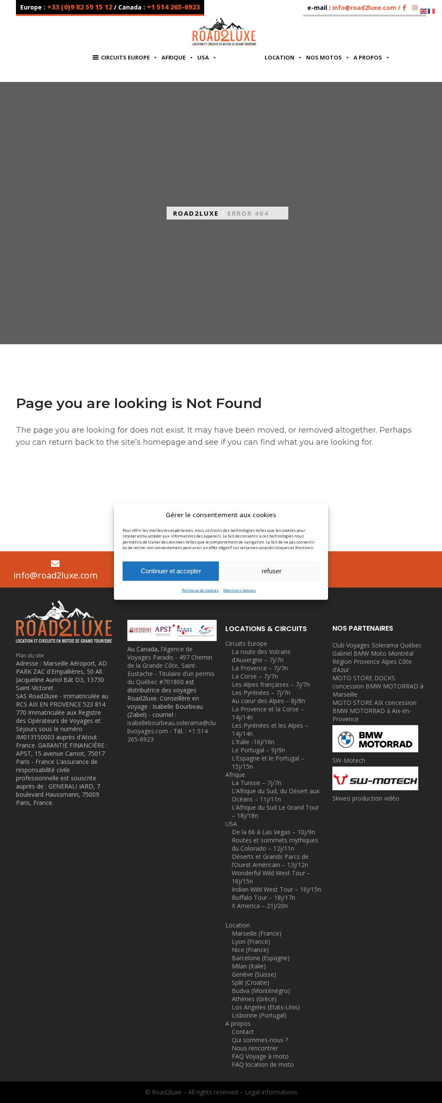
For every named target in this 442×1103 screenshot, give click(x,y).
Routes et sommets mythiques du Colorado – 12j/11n (275, 844)
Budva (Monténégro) (261, 991)
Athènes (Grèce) (254, 999)
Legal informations (271, 1092)
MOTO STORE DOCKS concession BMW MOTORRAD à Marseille (377, 686)
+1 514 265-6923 (173, 7)
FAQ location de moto (263, 1064)
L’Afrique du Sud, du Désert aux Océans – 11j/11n (275, 795)
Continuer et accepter (171, 571)
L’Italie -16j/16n (253, 742)
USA (231, 824)
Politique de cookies (200, 590)
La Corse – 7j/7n (255, 676)
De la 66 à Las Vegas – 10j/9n (273, 832)
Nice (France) (250, 950)
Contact (243, 1032)
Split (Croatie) (250, 982)
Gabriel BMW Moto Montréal (373, 653)
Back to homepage (57, 488)
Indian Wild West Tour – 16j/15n (276, 889)
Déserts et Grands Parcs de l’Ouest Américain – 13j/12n (270, 860)
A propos (368, 57)
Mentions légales (239, 590)
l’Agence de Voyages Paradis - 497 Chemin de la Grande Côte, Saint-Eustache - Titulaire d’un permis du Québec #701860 (171, 665)
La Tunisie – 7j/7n (256, 783)
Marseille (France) (256, 933)
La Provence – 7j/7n (260, 668)
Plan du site (30, 655)
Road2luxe (196, 213)
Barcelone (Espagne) (261, 958)
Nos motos (324, 57)
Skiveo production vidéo (365, 798)
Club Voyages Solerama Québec (377, 645)
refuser (271, 571)
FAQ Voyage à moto (260, 1056)
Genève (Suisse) (254, 974)
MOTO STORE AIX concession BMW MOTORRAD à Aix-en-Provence (374, 710)
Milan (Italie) (249, 966)
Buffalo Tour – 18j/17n (263, 897)
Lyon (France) (251, 941)
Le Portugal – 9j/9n (258, 750)
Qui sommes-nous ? (260, 1040)
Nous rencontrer (255, 1048)
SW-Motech (348, 760)
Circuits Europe (125, 57)
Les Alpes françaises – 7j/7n (271, 684)
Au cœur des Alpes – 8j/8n (268, 701)
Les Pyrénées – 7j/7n (261, 692)
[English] (424, 10)
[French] (432, 10)
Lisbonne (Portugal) (259, 1015)
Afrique (173, 57)
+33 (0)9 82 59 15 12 (80, 7)
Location (279, 57)
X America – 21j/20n (260, 906)
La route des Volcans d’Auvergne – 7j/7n (261, 655)
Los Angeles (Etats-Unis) (266, 1007)
